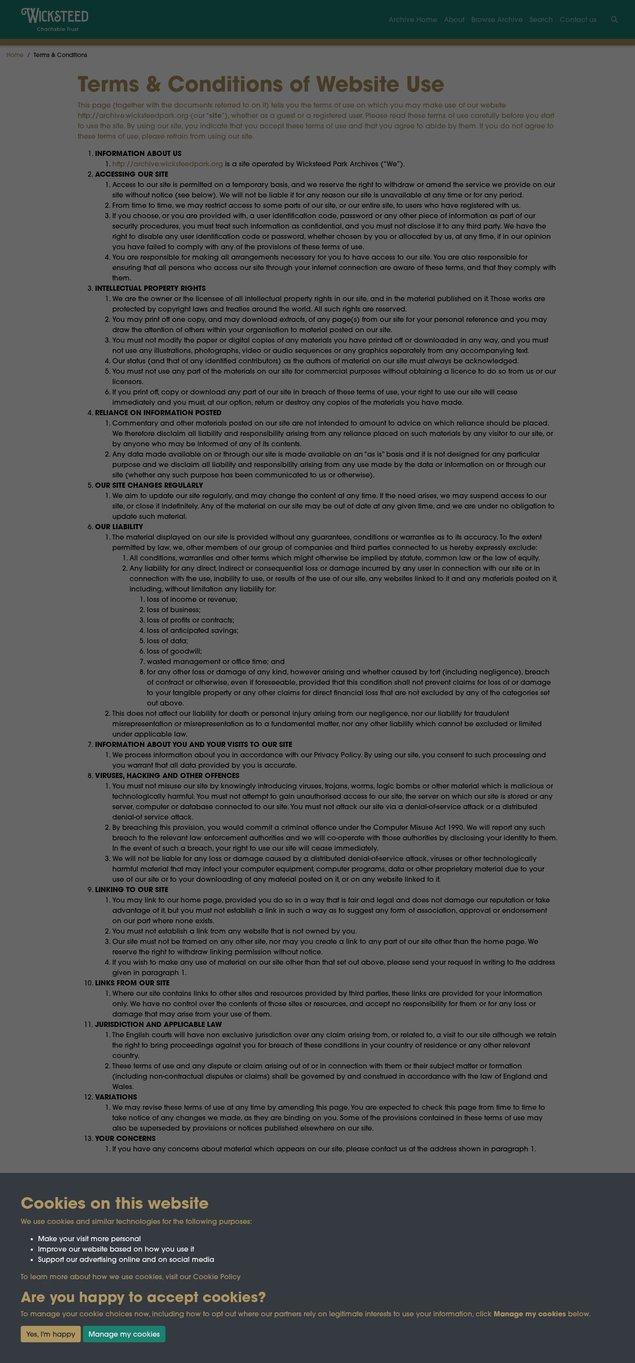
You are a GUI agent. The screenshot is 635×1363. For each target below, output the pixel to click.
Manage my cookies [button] (124, 1334)
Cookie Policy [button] (217, 1276)
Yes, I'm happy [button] (50, 1334)
